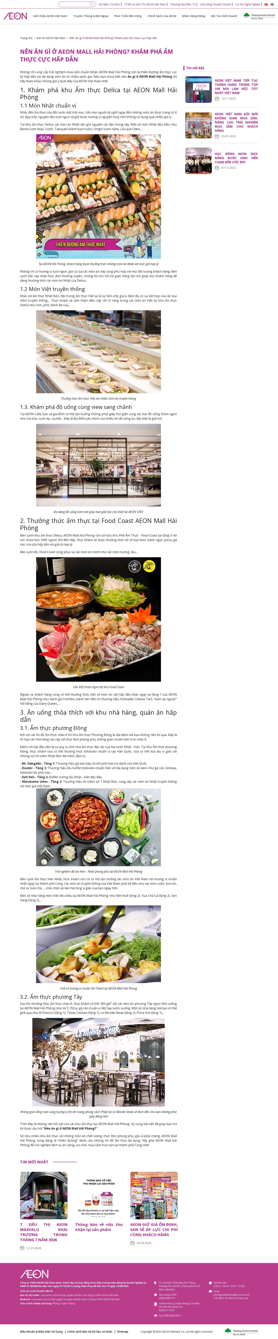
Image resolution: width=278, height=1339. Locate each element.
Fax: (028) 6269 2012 (170, 1315)
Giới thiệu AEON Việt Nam (50, 16)
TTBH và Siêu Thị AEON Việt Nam (145, 4)
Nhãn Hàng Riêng (193, 16)
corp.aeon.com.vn (50, 1295)
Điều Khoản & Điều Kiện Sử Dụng (41, 1331)
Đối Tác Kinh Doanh (224, 16)
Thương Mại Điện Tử (183, 4)
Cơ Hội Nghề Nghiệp (247, 4)
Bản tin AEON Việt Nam (50, 38)
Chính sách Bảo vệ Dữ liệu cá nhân (89, 1331)
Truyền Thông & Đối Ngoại (90, 16)
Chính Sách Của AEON (162, 16)
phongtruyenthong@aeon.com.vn (232, 1294)
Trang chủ (26, 38)
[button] (266, 4)
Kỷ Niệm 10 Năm (109, 4)
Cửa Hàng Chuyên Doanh (215, 4)
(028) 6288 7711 (167, 1298)
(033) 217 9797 (167, 1310)
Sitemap (122, 1331)
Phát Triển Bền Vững (128, 16)
